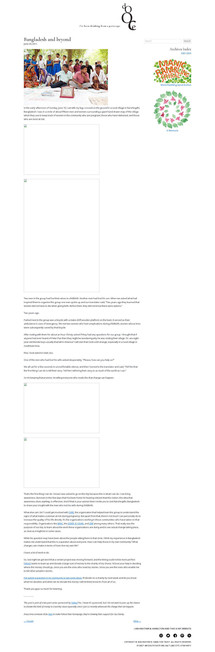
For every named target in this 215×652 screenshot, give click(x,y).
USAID (80, 523)
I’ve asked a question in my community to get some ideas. (53, 577)
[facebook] (173, 636)
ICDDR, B (72, 523)
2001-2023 (186, 53)
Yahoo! (27, 563)
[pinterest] (181, 636)
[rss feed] (188, 636)
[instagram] (159, 636)
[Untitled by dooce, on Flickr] (61, 173)
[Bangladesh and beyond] (66, 104)
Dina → (137, 621)
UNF (91, 523)
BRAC (60, 523)
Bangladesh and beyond (47, 39)
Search (187, 41)
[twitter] (166, 636)
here (50, 614)
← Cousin (29, 621)
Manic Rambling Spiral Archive (176, 84)
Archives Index (180, 49)
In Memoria (172, 130)
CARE (71, 512)
